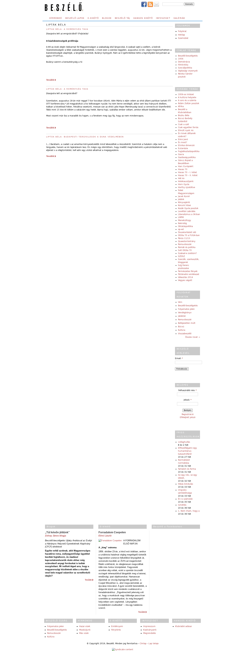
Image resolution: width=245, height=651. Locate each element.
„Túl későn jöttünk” (57, 532)
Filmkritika (183, 65)
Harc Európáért (185, 166)
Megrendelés (149, 633)
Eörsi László (105, 535)
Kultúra (181, 330)
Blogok (107, 18)
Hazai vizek (84, 626)
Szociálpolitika (185, 68)
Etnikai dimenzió (186, 145)
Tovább (50, 80)
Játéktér (182, 316)
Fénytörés (116, 630)
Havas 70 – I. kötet (187, 172)
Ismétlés (182, 505)
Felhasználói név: (187, 390)
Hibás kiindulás (185, 484)
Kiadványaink (149, 630)
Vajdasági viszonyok (188, 71)
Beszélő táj (122, 18)
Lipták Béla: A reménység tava (67, 89)
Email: (179, 358)
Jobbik (181, 199)
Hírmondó (55, 18)
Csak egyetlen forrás (188, 127)
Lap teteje (153, 643)
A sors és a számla (187, 100)
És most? (182, 142)
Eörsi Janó (183, 139)
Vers (180, 302)
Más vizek (84, 633)
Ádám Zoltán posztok (188, 103)
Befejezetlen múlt (186, 323)
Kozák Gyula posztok (188, 208)
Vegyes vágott (185, 280)
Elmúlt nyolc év (186, 130)
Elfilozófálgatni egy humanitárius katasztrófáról (187, 451)
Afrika (181, 106)
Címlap (143, 643)
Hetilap (181, 35)
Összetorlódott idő (187, 232)
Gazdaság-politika (187, 157)
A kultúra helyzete (187, 97)
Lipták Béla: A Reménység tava (67, 29)
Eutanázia (183, 148)
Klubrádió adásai (183, 626)
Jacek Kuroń (184, 196)
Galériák (179, 18)
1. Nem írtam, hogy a (189, 511)
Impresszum (149, 626)
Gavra (181, 154)
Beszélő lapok (74, 18)
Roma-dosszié (184, 244)
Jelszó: (188, 400)
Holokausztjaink (186, 181)
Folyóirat (182, 31)
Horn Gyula (183, 184)
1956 (180, 59)
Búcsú (181, 326)
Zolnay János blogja (55, 535)
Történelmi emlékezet (188, 274)
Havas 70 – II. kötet (188, 175)
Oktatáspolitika (185, 226)
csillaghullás (184, 442)
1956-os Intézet (186, 94)
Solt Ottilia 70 (185, 250)
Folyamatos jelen (186, 309)
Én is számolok (185, 499)
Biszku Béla (183, 115)
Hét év (181, 178)
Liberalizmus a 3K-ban (189, 214)
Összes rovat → (192, 337)
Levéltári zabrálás (186, 211)
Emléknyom (117, 626)
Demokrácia (184, 62)
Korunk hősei (184, 205)
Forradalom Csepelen (112, 532)
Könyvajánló (184, 202)
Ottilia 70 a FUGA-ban (189, 235)
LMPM (181, 217)
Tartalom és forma (187, 469)
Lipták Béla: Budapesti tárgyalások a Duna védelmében (85, 137)
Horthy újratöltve (186, 187)
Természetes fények (188, 271)
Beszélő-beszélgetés (188, 56)
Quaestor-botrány (186, 241)
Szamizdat (183, 38)
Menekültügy (184, 220)
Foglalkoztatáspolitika (188, 151)
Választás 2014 (185, 277)
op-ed (181, 229)
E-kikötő (93, 18)
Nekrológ (182, 223)
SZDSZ (181, 256)
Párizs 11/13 (184, 238)
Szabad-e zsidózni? (187, 253)
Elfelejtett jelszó (187, 417)
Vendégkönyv (185, 312)
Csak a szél (183, 124)
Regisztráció (188, 414)
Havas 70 (182, 169)
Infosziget (163, 18)
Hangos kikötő (143, 18)
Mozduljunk (84, 630)
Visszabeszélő (184, 333)
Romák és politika (186, 247)
